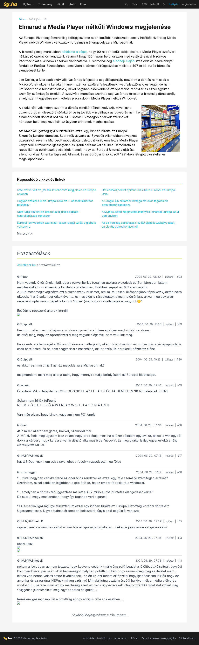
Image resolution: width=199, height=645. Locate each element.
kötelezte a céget (74, 52)
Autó (72, 4)
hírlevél (154, 4)
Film (83, 4)
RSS (144, 4)
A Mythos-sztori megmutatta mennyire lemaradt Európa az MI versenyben (140, 213)
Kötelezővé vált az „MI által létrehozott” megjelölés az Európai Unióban (57, 192)
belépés (174, 4)
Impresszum (121, 638)
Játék (61, 4)
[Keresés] (126, 4)
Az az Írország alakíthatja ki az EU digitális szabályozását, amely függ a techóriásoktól (138, 224)
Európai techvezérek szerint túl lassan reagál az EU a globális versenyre (56, 224)
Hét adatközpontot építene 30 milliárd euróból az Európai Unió (138, 192)
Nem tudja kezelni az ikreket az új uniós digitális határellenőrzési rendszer (47, 213)
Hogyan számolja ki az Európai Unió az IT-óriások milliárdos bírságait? (55, 202)
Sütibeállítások (187, 638)
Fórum (134, 638)
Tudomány (45, 4)
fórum (135, 4)
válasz (169, 276)
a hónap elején (123, 61)
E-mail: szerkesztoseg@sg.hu (158, 638)
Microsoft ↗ (24, 233)
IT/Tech (28, 4)
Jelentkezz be (26, 265)
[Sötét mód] (163, 4)
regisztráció (189, 4)
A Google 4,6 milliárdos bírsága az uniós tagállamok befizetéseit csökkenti (135, 202)
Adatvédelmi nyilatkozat (97, 638)
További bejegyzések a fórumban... (99, 615)
